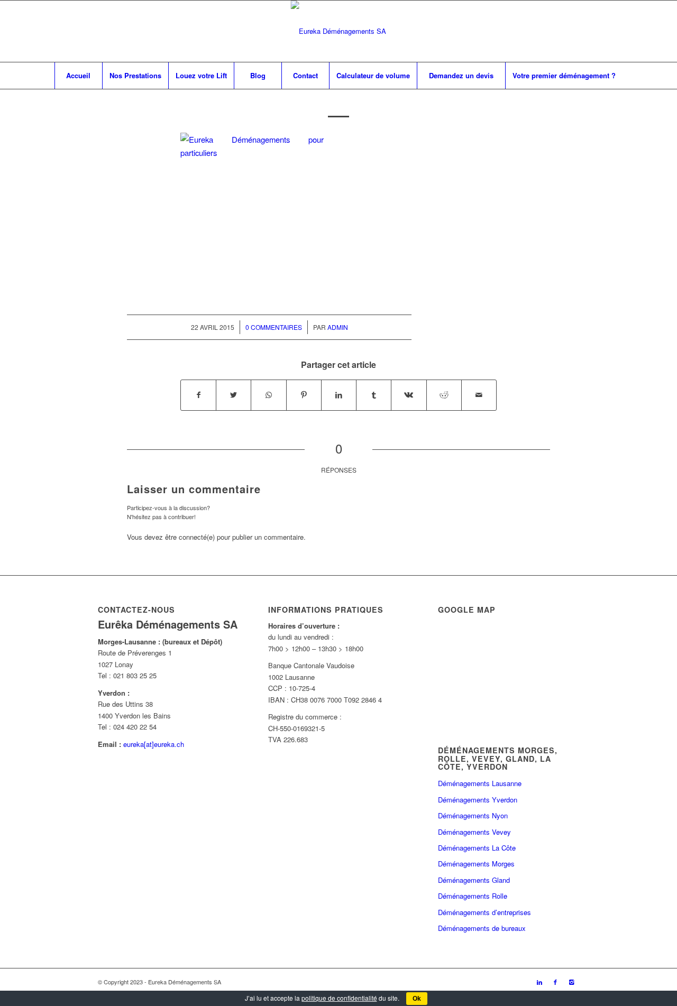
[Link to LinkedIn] (539, 982)
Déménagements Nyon (473, 815)
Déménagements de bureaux (482, 928)
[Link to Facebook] (555, 982)
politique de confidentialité (339, 997)
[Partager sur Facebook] (198, 395)
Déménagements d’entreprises (484, 912)
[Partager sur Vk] (408, 395)
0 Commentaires (273, 326)
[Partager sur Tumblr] (373, 395)
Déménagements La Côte (477, 848)
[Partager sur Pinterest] (304, 395)
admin (337, 326)
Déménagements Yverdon (477, 800)
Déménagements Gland (474, 880)
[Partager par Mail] (479, 395)
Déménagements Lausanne (480, 783)
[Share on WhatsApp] (268, 395)
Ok (417, 998)
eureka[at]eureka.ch (153, 744)
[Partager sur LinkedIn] (339, 395)
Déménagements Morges (476, 864)
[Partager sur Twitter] (233, 395)
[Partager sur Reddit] (444, 395)
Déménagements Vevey (474, 832)
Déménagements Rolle (472, 896)
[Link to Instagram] (571, 982)
